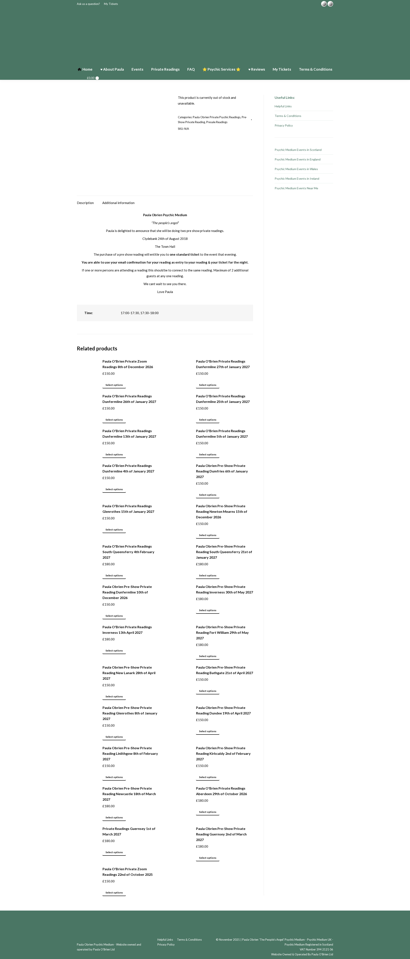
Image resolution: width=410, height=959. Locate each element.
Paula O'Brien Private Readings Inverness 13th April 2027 (127, 629)
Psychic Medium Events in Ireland (297, 178)
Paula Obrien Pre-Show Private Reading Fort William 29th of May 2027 (222, 632)
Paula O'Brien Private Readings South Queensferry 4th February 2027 (128, 551)
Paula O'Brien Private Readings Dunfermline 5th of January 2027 (222, 433)
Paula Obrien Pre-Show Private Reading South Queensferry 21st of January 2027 (224, 551)
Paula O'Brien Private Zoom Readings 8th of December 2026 (127, 364)
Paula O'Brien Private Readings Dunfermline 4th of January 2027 (128, 468)
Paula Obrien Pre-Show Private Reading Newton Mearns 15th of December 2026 (221, 511)
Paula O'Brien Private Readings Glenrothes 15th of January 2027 (128, 508)
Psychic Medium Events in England (298, 159)
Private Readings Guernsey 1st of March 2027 (128, 831)
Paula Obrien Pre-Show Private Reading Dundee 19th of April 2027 (223, 710)
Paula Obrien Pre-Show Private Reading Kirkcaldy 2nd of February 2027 (223, 753)
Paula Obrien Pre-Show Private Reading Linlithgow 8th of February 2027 (130, 753)
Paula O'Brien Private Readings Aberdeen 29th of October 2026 (221, 791)
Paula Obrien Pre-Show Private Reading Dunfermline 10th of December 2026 (127, 592)
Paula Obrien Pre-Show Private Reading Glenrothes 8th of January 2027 (129, 713)
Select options (114, 384)
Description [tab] (85, 203)
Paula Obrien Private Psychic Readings (216, 117)
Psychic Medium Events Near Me (296, 188)
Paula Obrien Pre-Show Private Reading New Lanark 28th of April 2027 (128, 672)
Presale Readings (216, 122)
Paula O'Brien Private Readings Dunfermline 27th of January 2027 (223, 364)
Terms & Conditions (288, 116)
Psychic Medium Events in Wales (296, 169)
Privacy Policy (284, 125)
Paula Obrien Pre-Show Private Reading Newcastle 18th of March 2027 (129, 793)
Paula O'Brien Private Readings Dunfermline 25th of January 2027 (223, 399)
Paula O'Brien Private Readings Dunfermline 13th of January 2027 (129, 433)
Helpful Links (283, 106)
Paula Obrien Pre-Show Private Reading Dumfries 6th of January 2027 (222, 471)
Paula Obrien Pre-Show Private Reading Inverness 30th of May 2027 (224, 589)
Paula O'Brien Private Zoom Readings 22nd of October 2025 (127, 871)
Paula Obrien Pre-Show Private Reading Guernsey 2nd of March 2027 (221, 834)
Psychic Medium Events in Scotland (298, 150)
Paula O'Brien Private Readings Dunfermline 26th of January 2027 (129, 399)
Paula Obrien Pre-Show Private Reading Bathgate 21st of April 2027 (224, 670)
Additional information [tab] (118, 203)
